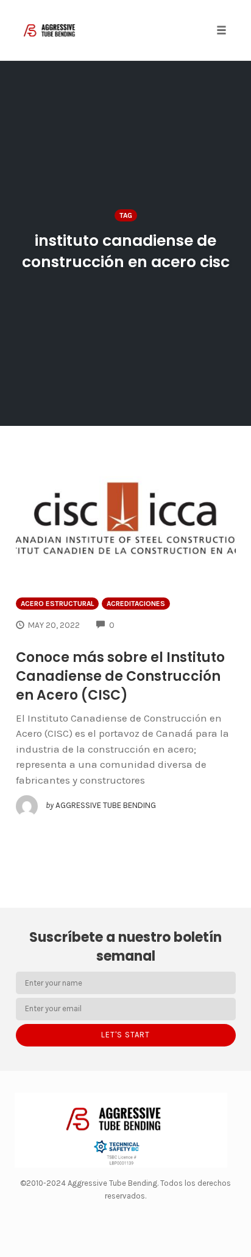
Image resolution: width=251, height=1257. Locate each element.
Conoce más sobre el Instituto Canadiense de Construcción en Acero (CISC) (120, 676)
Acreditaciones (136, 603)
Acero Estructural (57, 603)
